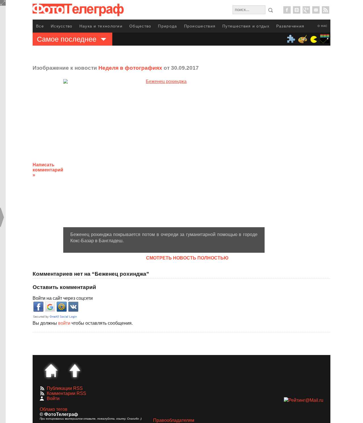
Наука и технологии (101, 26)
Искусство (62, 26)
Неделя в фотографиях (130, 68)
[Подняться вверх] (75, 370)
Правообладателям (173, 420)
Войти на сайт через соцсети (63, 298)
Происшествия (200, 26)
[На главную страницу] (51, 370)
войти (64, 323)
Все (40, 26)
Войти (53, 398)
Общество (140, 26)
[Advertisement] (310, 165)
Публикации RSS (65, 388)
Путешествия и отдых (245, 26)
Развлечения (290, 26)
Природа (167, 26)
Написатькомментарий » (48, 169)
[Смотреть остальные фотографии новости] (164, 153)
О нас (323, 26)
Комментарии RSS (66, 393)
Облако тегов (53, 409)
